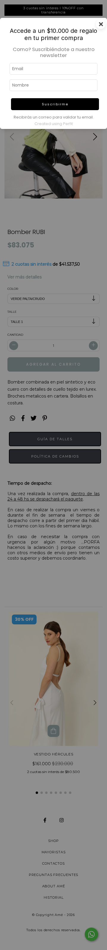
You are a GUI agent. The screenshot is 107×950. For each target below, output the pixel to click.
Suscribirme (55, 104)
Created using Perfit (53, 123)
